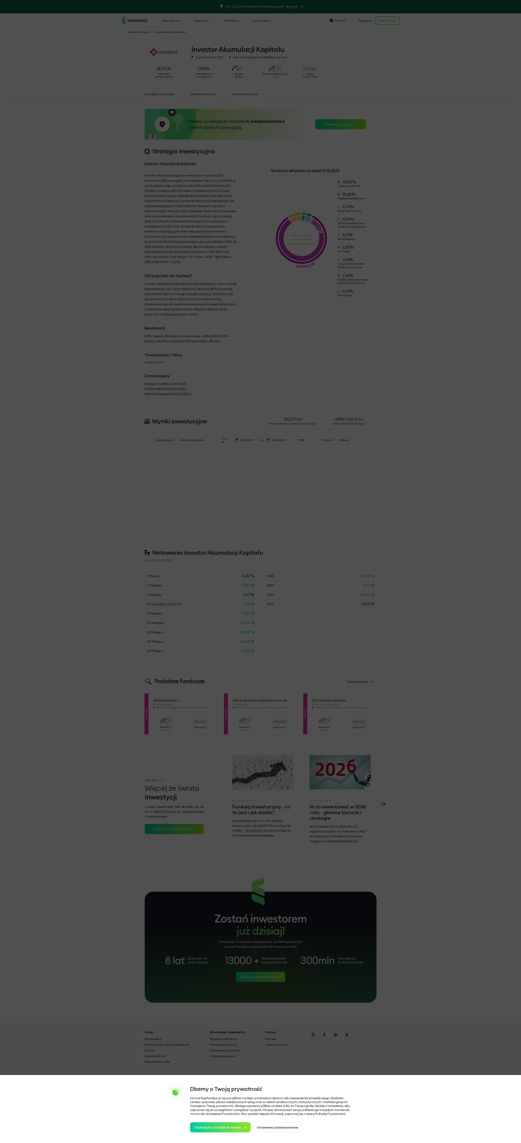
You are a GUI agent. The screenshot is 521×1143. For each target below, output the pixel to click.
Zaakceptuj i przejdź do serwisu (218, 1127)
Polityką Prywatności (330, 1114)
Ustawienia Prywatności (222, 1114)
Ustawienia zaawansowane (277, 1127)
